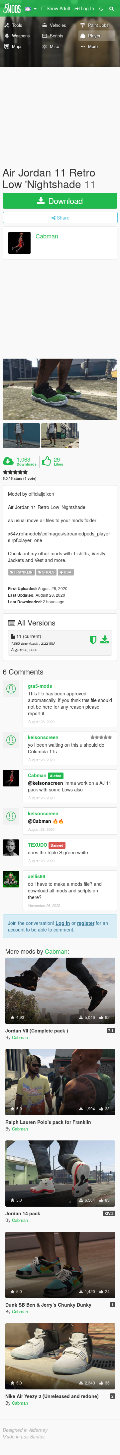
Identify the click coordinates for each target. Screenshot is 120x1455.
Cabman (47, 236)
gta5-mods (40, 685)
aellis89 (36, 876)
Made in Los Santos (24, 1436)
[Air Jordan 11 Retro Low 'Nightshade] (60, 389)
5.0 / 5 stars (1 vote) (20, 478)
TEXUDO (37, 844)
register (85, 923)
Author (55, 775)
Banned (57, 845)
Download (64, 200)
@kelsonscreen (45, 782)
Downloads (27, 464)
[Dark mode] (101, 8)
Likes (58, 464)
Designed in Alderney (25, 1430)
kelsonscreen (43, 737)
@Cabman (39, 821)
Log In (63, 923)
